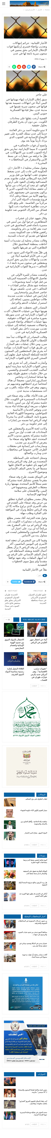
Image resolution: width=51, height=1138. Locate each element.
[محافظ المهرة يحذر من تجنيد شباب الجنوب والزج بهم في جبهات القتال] (10, 935)
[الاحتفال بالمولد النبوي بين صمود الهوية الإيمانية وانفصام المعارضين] (14, 630)
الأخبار (21, 653)
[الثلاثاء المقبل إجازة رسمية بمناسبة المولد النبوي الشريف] (14, 659)
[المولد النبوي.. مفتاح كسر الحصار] (10, 836)
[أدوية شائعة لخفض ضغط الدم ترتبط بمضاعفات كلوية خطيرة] (10, 863)
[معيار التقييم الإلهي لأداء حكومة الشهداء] (10, 813)
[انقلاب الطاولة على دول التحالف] (10, 802)
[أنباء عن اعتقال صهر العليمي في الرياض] (37, 630)
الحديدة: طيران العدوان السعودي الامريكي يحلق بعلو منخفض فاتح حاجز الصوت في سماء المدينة (13, 601)
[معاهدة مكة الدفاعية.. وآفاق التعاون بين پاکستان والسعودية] (10, 824)
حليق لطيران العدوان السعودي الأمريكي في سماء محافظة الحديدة (37, 598)
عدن (39, 575)
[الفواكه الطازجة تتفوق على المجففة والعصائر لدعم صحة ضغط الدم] (10, 874)
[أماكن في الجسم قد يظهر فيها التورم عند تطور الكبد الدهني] (10, 897)
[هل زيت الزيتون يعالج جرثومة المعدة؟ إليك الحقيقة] (10, 885)
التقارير (44, 624)
